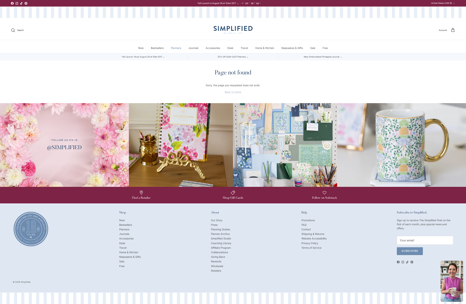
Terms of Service (311, 247)
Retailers (216, 270)
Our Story (216, 220)
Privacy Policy (309, 243)
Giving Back (218, 256)
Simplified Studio (221, 238)
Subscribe (410, 251)
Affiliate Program (221, 247)
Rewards (216, 261)
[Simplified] (233, 29)
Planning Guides (220, 229)
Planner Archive (220, 233)
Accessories (213, 47)
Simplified (25, 282)
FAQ (304, 224)
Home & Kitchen (264, 47)
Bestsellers (157, 47)
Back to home (233, 92)
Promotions (308, 220)
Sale (312, 47)
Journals (193, 47)
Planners (176, 47)
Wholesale (217, 266)
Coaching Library (221, 243)
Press (214, 224)
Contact (306, 229)
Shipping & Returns (312, 233)
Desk (230, 47)
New (141, 47)
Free (325, 47)
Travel (244, 47)
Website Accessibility (314, 238)
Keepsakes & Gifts (292, 47)
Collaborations (219, 252)
